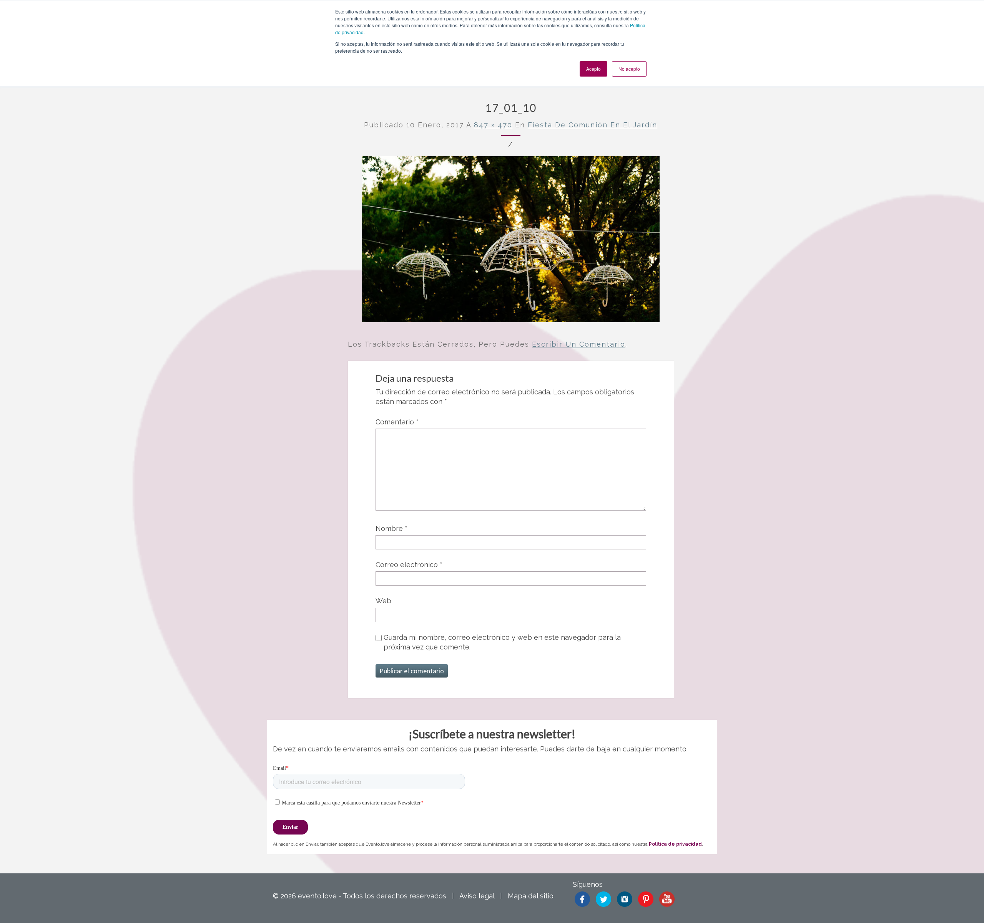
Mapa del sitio (531, 896)
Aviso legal (476, 896)
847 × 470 (493, 125)
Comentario (397, 422)
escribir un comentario (578, 344)
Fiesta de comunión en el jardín (592, 125)
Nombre (391, 528)
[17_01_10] (511, 242)
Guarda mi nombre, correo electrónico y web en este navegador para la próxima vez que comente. (502, 642)
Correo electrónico (409, 565)
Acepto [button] (593, 68)
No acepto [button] (629, 68)
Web (383, 601)
